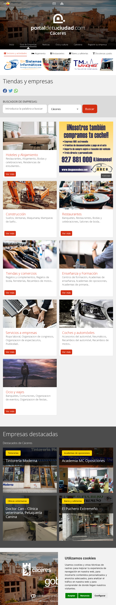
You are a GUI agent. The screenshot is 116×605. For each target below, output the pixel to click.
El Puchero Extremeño (79, 508)
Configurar (100, 595)
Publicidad (12, 343)
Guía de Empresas (28, 44)
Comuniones (27, 395)
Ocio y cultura (62, 44)
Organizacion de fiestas (33, 399)
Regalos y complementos (20, 277)
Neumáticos (99, 336)
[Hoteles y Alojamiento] (30, 136)
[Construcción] (30, 195)
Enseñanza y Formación (80, 273)
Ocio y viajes (15, 392)
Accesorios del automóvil (76, 336)
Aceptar (71, 595)
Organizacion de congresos (37, 336)
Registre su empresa (97, 44)
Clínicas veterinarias (17, 501)
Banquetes (68, 218)
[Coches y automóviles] (86, 314)
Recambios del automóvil (76, 340)
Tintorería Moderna (21, 460)
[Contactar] (54, 3)
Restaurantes (58, 53)
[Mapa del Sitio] (62, 3)
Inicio (11, 44)
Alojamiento (40, 53)
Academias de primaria (75, 284)
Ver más (10, 174)
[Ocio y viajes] (30, 373)
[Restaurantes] (86, 195)
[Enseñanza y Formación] (86, 254)
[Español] (6, 4)
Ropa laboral (13, 336)
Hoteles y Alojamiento (22, 155)
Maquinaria (33, 218)
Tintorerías (13, 453)
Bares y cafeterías (79, 53)
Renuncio (85, 595)
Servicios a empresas (21, 333)
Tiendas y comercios (21, 273)
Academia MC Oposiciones (83, 460)
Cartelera (78, 44)
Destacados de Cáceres (17, 443)
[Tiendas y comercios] (30, 254)
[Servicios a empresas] (30, 314)
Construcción (16, 214)
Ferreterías (19, 281)
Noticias (46, 44)
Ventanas (20, 218)
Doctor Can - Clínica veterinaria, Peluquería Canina (24, 512)
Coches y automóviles (78, 333)
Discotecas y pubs (103, 53)
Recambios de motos (39, 281)
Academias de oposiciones (91, 281)
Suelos (10, 218)
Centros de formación (74, 277)
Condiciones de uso (40, 601)
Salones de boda (89, 221)
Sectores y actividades (16, 53)
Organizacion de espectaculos (23, 340)
